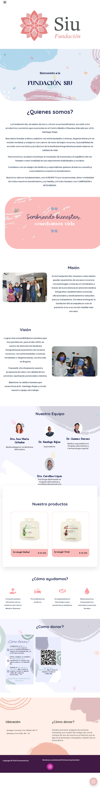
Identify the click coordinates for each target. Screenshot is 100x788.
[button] (5, 2)
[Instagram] (50, 766)
